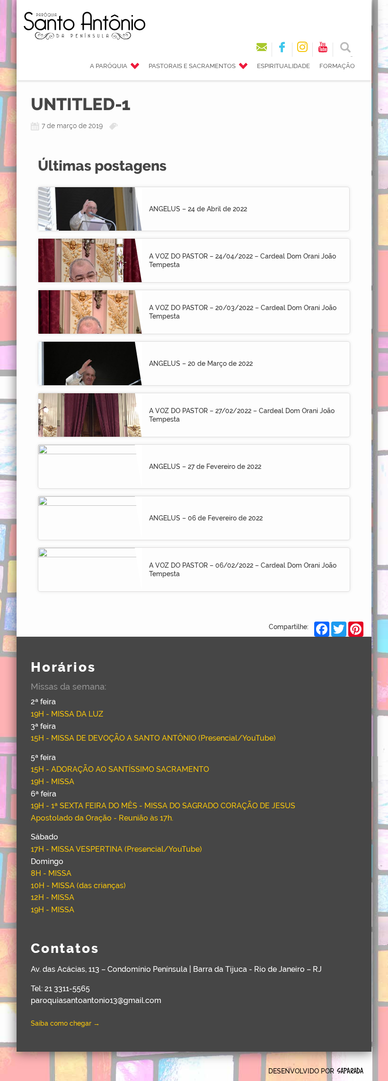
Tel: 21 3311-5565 (60, 988)
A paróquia (108, 65)
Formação (337, 65)
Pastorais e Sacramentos (192, 65)
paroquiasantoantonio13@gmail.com (96, 1000)
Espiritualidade (283, 65)
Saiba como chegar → (65, 1023)
